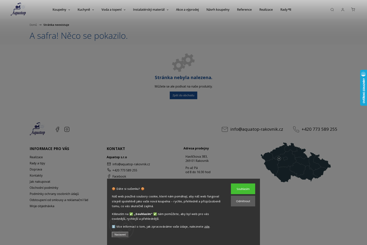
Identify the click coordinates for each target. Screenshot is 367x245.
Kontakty (36, 175)
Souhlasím (243, 189)
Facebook (57, 129)
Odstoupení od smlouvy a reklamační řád (59, 200)
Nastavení (120, 234)
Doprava (36, 169)
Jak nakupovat (40, 181)
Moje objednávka (42, 206)
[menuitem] (61, 9)
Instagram (67, 129)
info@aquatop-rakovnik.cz (256, 129)
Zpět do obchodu (183, 95)
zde (207, 226)
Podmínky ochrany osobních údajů (54, 194)
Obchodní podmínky (44, 188)
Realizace (36, 157)
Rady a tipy (37, 163)
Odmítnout (243, 201)
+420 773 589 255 (319, 129)
